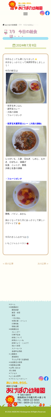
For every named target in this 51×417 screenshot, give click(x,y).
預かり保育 (16, 346)
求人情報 (12, 370)
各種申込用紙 (17, 351)
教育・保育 (16, 313)
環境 (13, 315)
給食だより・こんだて (20, 343)
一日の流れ (16, 318)
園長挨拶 (15, 310)
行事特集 (15, 324)
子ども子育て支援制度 (20, 359)
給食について (17, 337)
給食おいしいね (18, 340)
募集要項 (15, 357)
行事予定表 (16, 335)
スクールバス (17, 348)
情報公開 (15, 326)
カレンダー (16, 332)
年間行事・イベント (19, 321)
